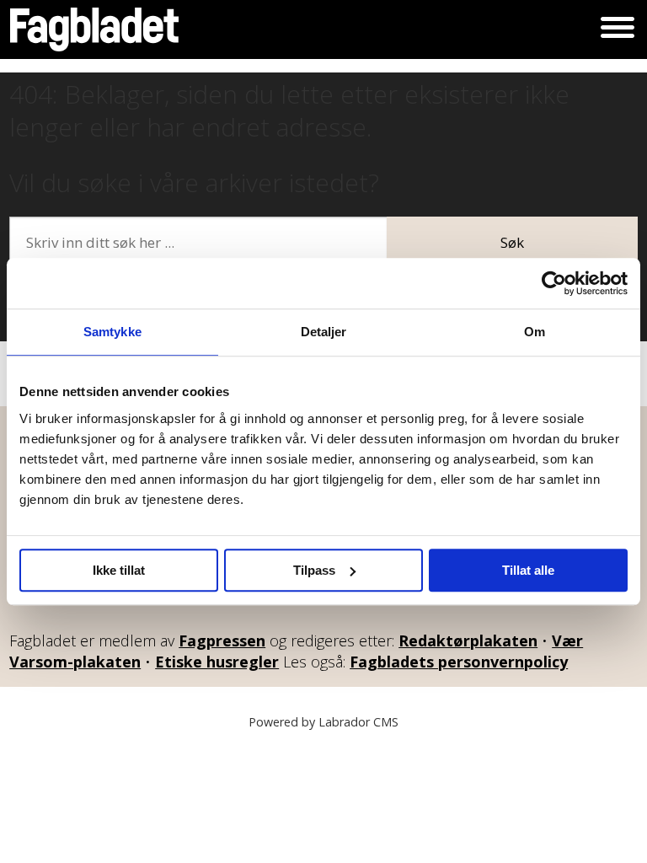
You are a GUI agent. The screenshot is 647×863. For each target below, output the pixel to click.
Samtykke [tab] (112, 331)
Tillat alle (528, 570)
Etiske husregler (217, 661)
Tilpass (314, 570)
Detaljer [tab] (324, 331)
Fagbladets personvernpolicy (459, 661)
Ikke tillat (119, 570)
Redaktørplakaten (467, 640)
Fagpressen (222, 640)
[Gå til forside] (94, 29)
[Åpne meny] (617, 29)
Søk (512, 242)
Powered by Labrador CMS (323, 722)
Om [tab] (534, 331)
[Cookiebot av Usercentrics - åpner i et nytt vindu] (554, 283)
